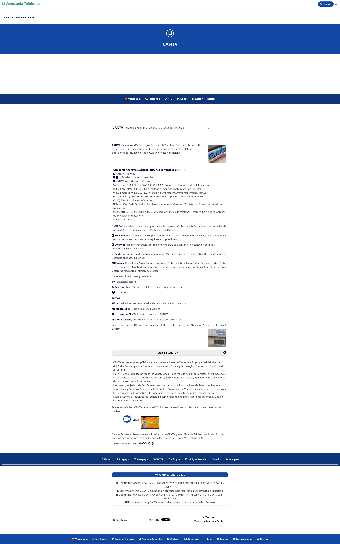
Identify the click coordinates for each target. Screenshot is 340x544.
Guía (209, 539)
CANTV (168, 98)
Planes (107, 459)
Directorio (193, 539)
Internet (120, 244)
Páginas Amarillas (152, 539)
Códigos (175, 459)
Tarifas (116, 297)
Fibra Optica (119, 303)
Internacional (243, 539)
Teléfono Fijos (122, 287)
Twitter (156, 520)
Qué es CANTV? (168, 353)
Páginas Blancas (124, 539)
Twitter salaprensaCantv (209, 521)
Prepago (123, 459)
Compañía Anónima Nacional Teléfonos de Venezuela (145, 169)
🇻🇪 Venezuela (133, 98)
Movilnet (182, 98)
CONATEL (158, 459)
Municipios (232, 459)
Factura (120, 263)
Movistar (197, 98)
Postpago (142, 459)
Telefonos (154, 98)
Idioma (223, 539)
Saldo (118, 254)
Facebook (121, 520)
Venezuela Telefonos (23, 3)
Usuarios (120, 292)
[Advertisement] (170, 73)
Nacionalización (121, 319)
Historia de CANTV (125, 314)
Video (135, 419)
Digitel (211, 98)
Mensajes (121, 308)
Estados (217, 459)
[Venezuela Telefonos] (336, 3)
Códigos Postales (197, 459)
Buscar (328, 4)
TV (114, 281)
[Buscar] (321, 4)
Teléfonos (100, 539)
